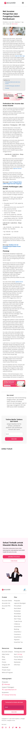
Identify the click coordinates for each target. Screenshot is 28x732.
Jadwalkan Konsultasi (14, 556)
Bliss (3, 608)
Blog (3, 657)
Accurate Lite (6, 603)
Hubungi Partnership (10, 695)
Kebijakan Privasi (11, 720)
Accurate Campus (7, 652)
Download (5, 667)
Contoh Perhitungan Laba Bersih (12, 85)
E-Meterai (17, 624)
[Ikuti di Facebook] (9, 727)
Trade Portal (18, 621)
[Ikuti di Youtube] (16, 727)
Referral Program (7, 672)
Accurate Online (7, 600)
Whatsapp (7, 684)
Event (3, 659)
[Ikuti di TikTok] (12, 727)
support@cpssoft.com (10, 689)
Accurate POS (6, 606)
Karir (18, 654)
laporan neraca (17, 168)
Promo (4, 662)
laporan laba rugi (20, 56)
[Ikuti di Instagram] (2, 727)
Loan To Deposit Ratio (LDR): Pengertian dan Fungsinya (12, 182)
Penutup (7, 88)
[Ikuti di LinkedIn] (19, 727)
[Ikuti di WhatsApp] (6, 727)
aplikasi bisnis (19, 281)
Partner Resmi (18, 657)
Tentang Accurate (19, 652)
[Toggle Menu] (23, 2)
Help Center (5, 654)
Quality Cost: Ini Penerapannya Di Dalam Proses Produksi (12, 246)
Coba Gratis (14, 561)
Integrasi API (6, 665)
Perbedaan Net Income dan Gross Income (12, 82)
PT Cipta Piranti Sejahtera (13, 718)
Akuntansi (18, 468)
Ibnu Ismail (14, 24)
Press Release (18, 659)
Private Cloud (6, 670)
